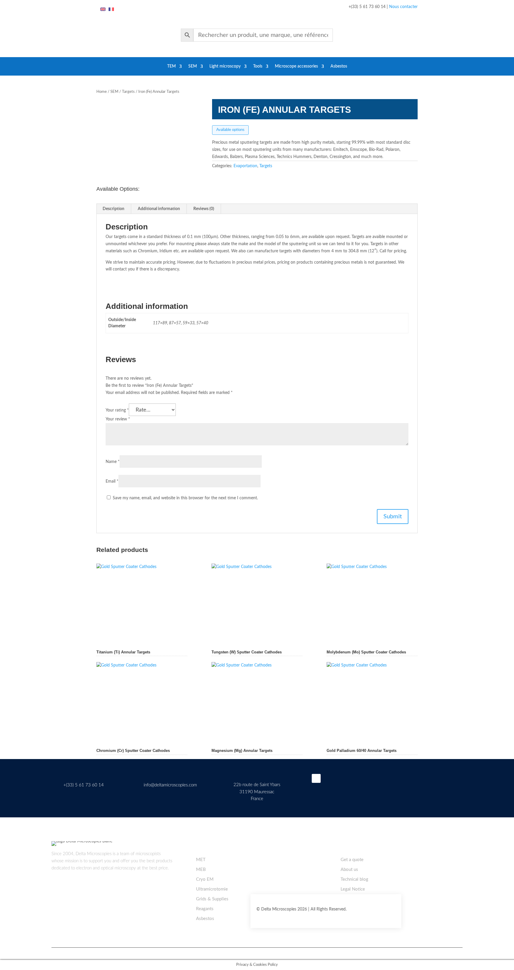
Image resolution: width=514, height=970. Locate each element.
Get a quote (352, 860)
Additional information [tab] (159, 209)
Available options (230, 130)
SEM (192, 66)
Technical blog (354, 879)
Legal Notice (353, 889)
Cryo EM (205, 879)
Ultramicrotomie (212, 889)
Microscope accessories (296, 66)
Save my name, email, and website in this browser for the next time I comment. (185, 498)
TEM (171, 66)
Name (113, 462)
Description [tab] (113, 209)
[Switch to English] (103, 9)
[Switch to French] (111, 9)
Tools (257, 66)
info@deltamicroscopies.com (170, 785)
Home (101, 92)
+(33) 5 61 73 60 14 (83, 785)
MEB (201, 869)
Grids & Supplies (212, 899)
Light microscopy (225, 66)
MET (201, 860)
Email (112, 481)
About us (349, 869)
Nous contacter (403, 7)
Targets (128, 92)
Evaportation (245, 166)
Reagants (205, 909)
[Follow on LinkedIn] (316, 778)
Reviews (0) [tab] (203, 209)
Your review (118, 419)
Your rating (117, 410)
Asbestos (338, 66)
